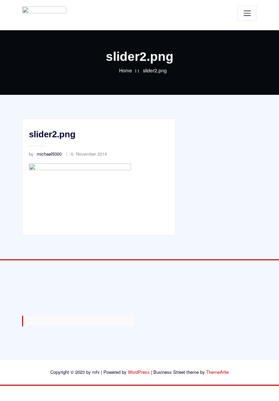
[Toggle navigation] (247, 13)
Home (125, 70)
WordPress (139, 372)
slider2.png (155, 70)
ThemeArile (217, 372)
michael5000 (45, 154)
